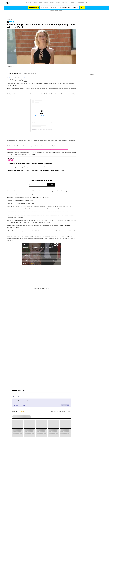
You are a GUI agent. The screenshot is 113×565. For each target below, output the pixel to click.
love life (14, 88)
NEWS (35, 2)
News (12, 19)
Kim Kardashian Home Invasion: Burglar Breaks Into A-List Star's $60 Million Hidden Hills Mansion (45, 7)
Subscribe (81, 2)
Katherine (67, 225)
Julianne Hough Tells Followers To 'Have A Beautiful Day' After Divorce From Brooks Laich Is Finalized (36, 170)
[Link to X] (93, 2)
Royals (46, 2)
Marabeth (9, 227)
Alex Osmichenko (13, 73)
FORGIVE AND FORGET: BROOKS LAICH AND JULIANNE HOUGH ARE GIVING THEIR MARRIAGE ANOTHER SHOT (37, 212)
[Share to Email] (25, 78)
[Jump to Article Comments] (7, 78)
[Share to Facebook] (11, 78)
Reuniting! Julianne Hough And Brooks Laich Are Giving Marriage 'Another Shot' (30, 163)
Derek (61, 225)
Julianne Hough (48, 83)
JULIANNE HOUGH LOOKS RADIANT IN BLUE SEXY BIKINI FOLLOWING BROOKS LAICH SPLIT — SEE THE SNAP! (37, 149)
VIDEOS (58, 2)
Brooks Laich (39, 83)
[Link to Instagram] (89, 2)
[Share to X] (16, 78)
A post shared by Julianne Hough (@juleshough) (42, 129)
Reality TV (28, 2)
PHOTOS (52, 2)
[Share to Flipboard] (21, 78)
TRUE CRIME (65, 2)
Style (40, 2)
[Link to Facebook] (86, 2)
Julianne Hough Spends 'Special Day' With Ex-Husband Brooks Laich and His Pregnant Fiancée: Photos (36, 167)
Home (8, 19)
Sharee (18, 227)
